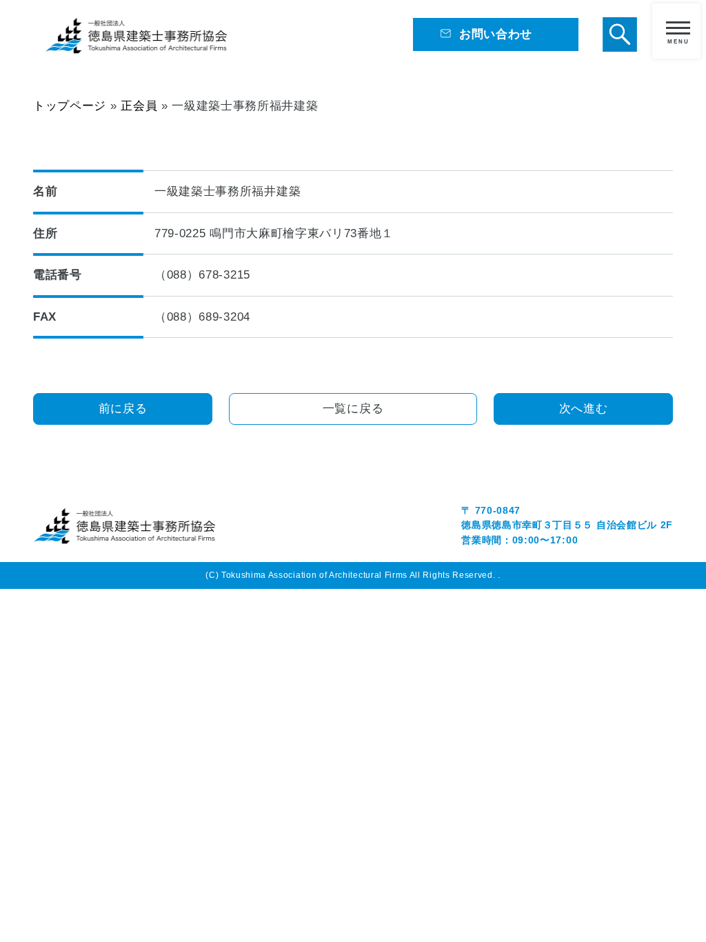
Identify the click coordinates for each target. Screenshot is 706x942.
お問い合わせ (495, 34)
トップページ (69, 105)
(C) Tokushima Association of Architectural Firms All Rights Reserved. (351, 575)
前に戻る (123, 408)
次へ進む (583, 408)
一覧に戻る (353, 408)
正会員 (139, 105)
